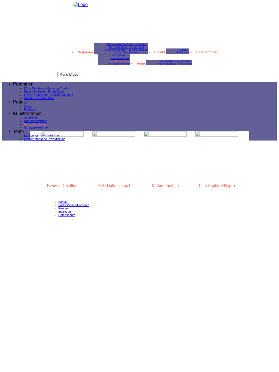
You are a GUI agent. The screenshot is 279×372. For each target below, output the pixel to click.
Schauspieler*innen (119, 63)
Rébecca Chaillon (62, 185)
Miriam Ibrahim (165, 185)
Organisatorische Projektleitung (174, 63)
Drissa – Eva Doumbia (126, 52)
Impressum (65, 211)
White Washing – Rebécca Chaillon (127, 44)
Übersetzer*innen (119, 58)
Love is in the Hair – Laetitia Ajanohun (126, 49)
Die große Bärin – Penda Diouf (126, 47)
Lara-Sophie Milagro (217, 185)
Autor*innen (119, 55)
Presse (63, 208)
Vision (183, 49)
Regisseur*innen (119, 61)
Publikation (183, 52)
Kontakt (63, 201)
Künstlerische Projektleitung (174, 61)
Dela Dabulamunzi (114, 185)
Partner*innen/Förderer (73, 205)
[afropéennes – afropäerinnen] (81, 4)
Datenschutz (66, 215)
